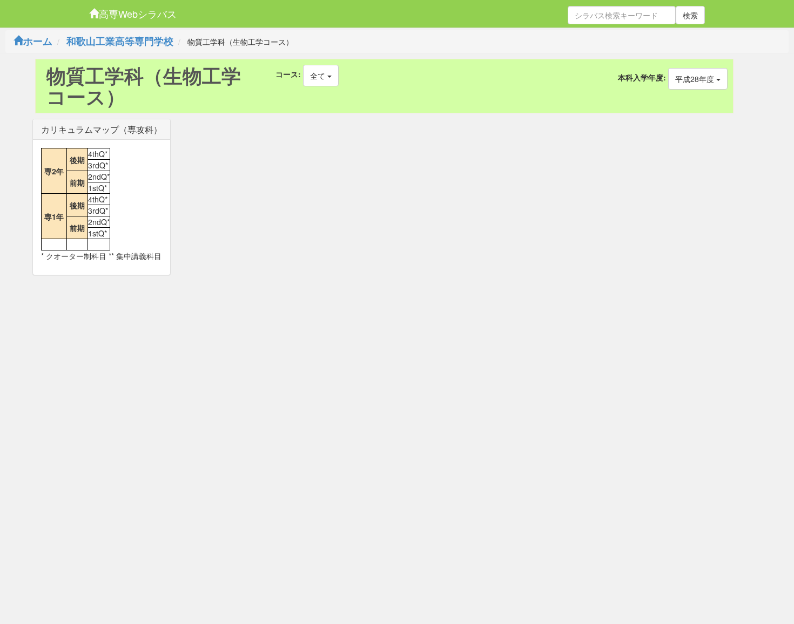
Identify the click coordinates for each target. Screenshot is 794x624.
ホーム (37, 41)
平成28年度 (695, 78)
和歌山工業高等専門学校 (119, 41)
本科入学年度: (642, 77)
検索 (690, 15)
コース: (288, 74)
